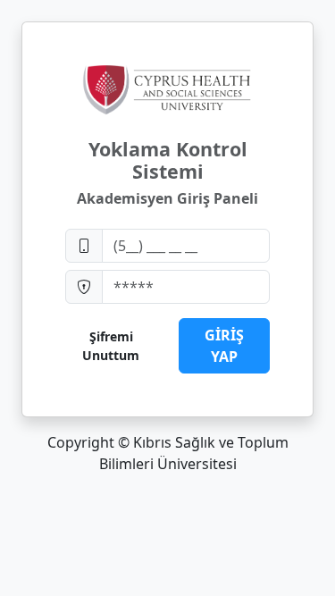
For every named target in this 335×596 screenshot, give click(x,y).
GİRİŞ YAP (224, 345)
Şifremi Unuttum (110, 346)
